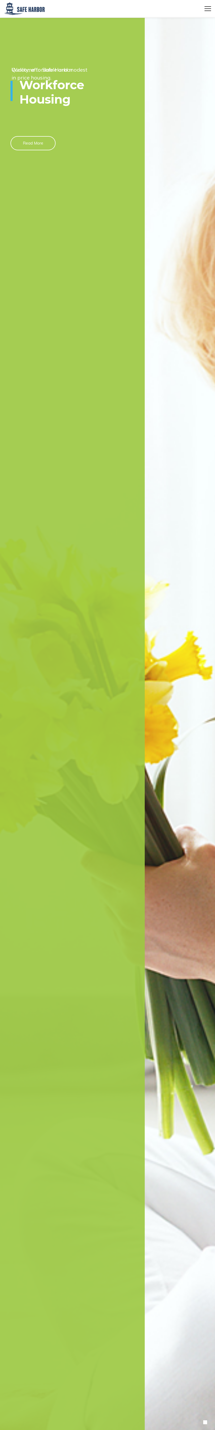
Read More (33, 143)
